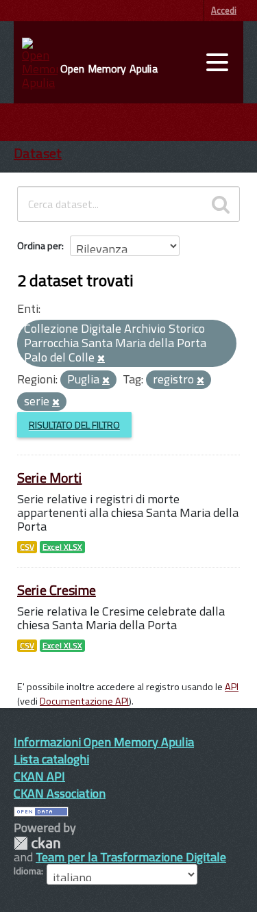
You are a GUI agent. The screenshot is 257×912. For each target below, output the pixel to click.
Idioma (27, 871)
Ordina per (39, 245)
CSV (27, 547)
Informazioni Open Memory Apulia (104, 742)
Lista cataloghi (51, 759)
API (231, 686)
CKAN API (39, 776)
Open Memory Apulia (109, 68)
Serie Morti (49, 477)
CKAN (37, 843)
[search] (221, 204)
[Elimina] (101, 358)
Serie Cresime (56, 589)
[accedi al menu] (217, 62)
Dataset (38, 153)
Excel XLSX (62, 547)
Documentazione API (84, 701)
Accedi (223, 10)
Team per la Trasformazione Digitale (131, 857)
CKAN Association (60, 793)
